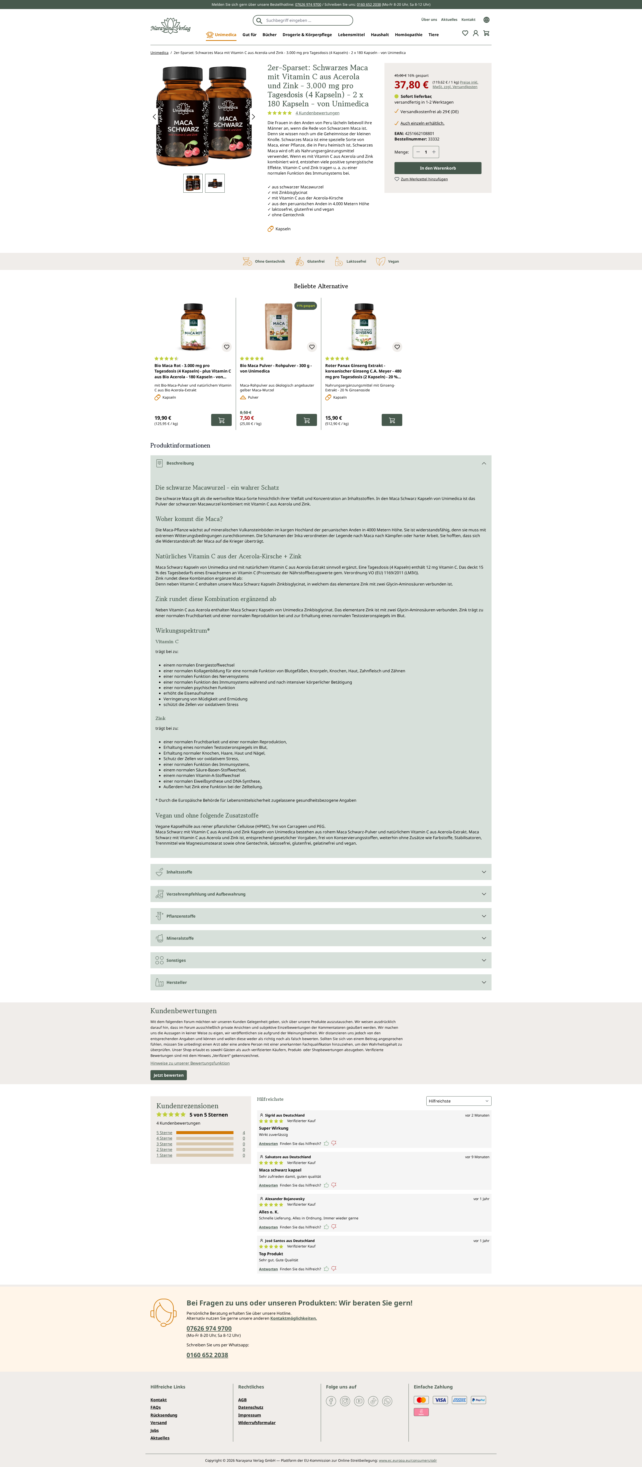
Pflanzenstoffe (181, 916)
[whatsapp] (387, 1401)
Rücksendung (163, 1415)
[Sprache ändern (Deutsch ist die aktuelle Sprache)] (487, 19)
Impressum (249, 1415)
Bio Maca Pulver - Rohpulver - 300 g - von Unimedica (276, 368)
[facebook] (331, 1401)
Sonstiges (176, 960)
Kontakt (468, 19)
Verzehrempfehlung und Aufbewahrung (206, 894)
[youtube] (359, 1401)
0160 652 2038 (369, 4)
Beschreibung (180, 463)
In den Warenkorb (438, 168)
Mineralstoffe (180, 938)
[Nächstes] (253, 116)
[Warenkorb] (486, 33)
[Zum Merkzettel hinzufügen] (227, 347)
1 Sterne (164, 1155)
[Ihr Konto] (475, 33)
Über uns (429, 19)
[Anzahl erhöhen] (434, 152)
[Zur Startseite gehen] (170, 26)
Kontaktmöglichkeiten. (293, 1318)
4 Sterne (164, 1138)
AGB (242, 1400)
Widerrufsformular (257, 1422)
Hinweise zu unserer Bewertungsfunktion (190, 1063)
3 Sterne (164, 1144)
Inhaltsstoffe (179, 872)
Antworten (268, 1143)
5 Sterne (164, 1132)
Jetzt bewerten (169, 1075)
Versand (158, 1422)
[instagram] (345, 1401)
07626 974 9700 (308, 4)
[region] (204, 128)
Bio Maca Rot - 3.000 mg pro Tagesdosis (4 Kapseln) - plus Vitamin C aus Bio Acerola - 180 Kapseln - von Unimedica (192, 371)
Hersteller (177, 982)
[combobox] (308, 20)
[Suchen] (259, 20)
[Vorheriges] (154, 116)
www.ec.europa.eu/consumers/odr (408, 1460)
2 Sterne (164, 1149)
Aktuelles (449, 19)
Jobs (154, 1430)
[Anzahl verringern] (418, 152)
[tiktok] (373, 1401)
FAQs (155, 1407)
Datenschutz (250, 1407)
